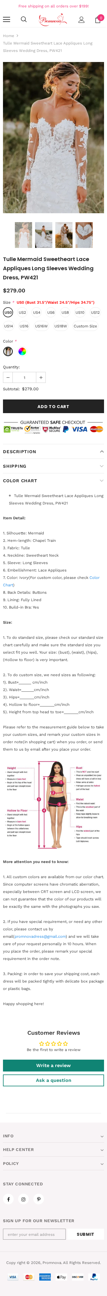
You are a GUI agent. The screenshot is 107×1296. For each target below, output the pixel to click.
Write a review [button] (53, 1065)
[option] (53, 137)
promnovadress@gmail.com (40, 936)
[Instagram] (23, 1199)
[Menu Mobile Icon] (6, 19)
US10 (79, 312)
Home (8, 36)
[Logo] (53, 19)
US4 (36, 312)
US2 (22, 312)
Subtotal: (11, 389)
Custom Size (85, 326)
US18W (60, 326)
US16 (24, 326)
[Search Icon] (24, 20)
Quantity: (11, 367)
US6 (51, 312)
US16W (41, 326)
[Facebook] (8, 1199)
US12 (95, 312)
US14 (8, 326)
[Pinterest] (38, 1199)
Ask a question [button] (53, 1080)
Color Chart (20, 480)
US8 (65, 312)
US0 (8, 312)
